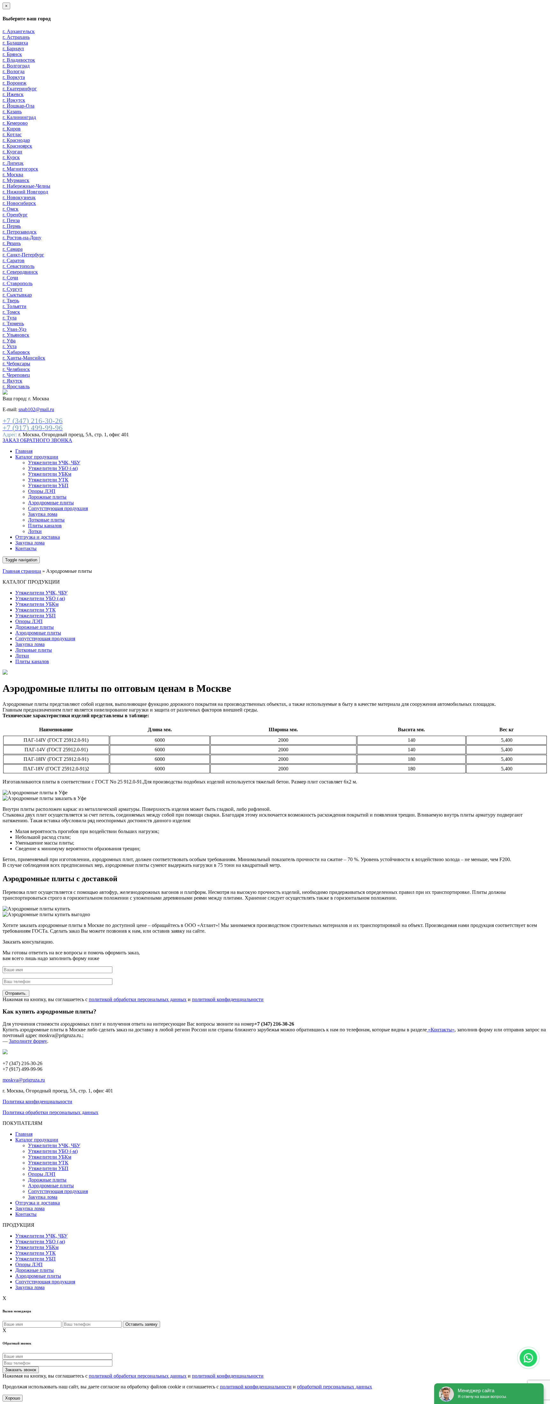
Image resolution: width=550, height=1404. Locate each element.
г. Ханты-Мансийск (24, 358)
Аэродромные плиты (51, 502)
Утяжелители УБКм (49, 474)
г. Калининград (19, 117)
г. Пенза (11, 220)
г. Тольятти (14, 306)
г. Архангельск (19, 31)
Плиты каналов (45, 525)
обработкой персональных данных (334, 1386)
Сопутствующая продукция (58, 508)
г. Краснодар (16, 140)
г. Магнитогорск (20, 169)
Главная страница (22, 571)
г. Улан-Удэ (14, 329)
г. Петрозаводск (20, 232)
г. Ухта (10, 346)
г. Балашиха (15, 43)
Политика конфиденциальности (37, 1101)
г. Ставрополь (17, 283)
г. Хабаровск (16, 352)
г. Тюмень (13, 323)
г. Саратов (14, 260)
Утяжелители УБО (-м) (53, 468)
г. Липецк (13, 163)
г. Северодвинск (20, 272)
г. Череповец (16, 375)
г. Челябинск (16, 369)
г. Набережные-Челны (26, 186)
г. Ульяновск (16, 335)
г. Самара (13, 249)
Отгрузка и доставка (37, 537)
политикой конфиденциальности (228, 999)
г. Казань (12, 111)
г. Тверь (11, 300)
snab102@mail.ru (36, 409)
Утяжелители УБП (48, 485)
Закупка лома (42, 514)
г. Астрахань (16, 37)
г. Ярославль (16, 386)
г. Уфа (9, 340)
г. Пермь (12, 226)
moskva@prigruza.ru (24, 1080)
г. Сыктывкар (17, 295)
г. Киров (12, 128)
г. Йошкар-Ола (18, 106)
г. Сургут (12, 289)
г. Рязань (12, 243)
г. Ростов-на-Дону (22, 237)
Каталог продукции (36, 457)
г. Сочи (10, 277)
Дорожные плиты (47, 497)
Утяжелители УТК (48, 479)
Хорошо (12, 1398)
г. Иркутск (14, 100)
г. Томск (11, 312)
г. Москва (13, 174)
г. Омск (10, 209)
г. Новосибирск (19, 203)
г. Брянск (12, 54)
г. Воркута (14, 77)
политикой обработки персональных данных (138, 999)
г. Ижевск (13, 94)
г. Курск (11, 157)
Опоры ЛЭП (41, 491)
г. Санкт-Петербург (23, 254)
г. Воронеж (14, 83)
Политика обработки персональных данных (50, 1112)
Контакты (26, 548)
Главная (23, 451)
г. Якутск (12, 380)
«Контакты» (441, 1029)
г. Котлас (12, 134)
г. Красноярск (17, 146)
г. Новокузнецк (19, 197)
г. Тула (10, 317)
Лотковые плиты (46, 520)
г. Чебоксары (16, 363)
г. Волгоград (16, 65)
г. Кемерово (15, 123)
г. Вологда (14, 71)
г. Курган (12, 151)
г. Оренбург (15, 214)
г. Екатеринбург (20, 88)
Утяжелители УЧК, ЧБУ (54, 462)
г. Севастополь (18, 266)
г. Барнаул (13, 48)
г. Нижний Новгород (25, 191)
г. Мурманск (16, 180)
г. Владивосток (19, 60)
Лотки (35, 531)
